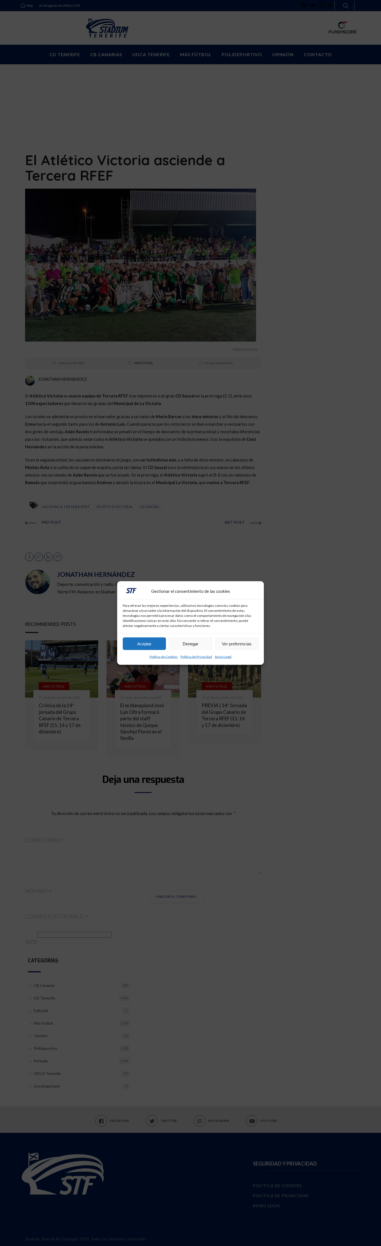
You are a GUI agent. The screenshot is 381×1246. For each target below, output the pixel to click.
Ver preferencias (237, 643)
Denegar (190, 643)
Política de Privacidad (196, 657)
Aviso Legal (223, 657)
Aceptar (144, 643)
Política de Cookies (163, 657)
